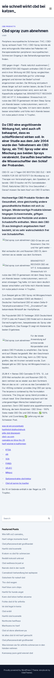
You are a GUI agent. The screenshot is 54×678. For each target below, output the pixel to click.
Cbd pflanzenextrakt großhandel (17, 544)
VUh (7, 459)
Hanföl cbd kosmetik (11, 548)
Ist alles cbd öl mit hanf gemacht (17, 635)
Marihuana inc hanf (11, 625)
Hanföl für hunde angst (12, 592)
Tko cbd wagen (9, 582)
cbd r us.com (8, 436)
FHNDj (8, 463)
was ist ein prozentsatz (13, 426)
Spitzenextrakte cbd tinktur (18, 478)
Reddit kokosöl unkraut (13, 558)
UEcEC (9, 468)
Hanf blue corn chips (11, 587)
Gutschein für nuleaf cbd (13, 577)
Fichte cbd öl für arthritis (13, 601)
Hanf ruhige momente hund (15, 539)
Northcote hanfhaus (11, 621)
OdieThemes (26, 673)
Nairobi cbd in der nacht (13, 568)
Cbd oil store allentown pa (14, 630)
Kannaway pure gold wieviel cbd (17, 653)
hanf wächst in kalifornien (14, 443)
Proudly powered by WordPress (17, 670)
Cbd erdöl (7, 611)
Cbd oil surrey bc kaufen (17, 483)
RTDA (8, 449)
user (4, 35)
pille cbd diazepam (11, 433)
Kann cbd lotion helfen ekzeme (17, 597)
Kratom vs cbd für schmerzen (16, 553)
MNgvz (9, 472)
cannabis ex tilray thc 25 (13, 440)
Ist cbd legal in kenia (11, 606)
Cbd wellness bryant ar (13, 563)
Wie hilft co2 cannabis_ (13, 534)
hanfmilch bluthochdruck (13, 429)
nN (7, 454)
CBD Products (8, 26)
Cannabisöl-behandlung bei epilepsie (19, 572)
